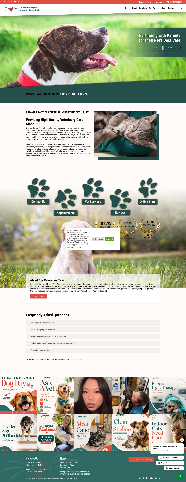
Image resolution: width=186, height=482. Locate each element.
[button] (155, 48)
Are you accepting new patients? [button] (43, 330)
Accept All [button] (109, 239)
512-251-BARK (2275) (74, 94)
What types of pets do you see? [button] (42, 323)
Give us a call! (77, 360)
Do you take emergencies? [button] (40, 350)
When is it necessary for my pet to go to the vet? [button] (49, 336)
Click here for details (81, 474)
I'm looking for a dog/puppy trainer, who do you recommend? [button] (53, 343)
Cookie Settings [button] (98, 239)
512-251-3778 (36, 471)
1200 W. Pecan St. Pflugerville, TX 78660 (35, 464)
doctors (38, 144)
